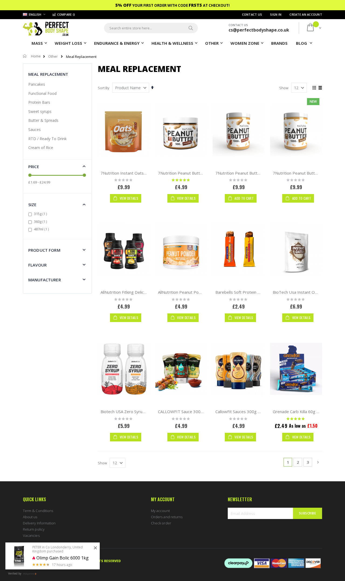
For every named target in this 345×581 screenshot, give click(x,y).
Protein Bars (39, 102)
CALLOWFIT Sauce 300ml (181, 411)
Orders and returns (166, 516)
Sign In (275, 14)
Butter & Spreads (43, 120)
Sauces (34, 129)
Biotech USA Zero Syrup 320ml (129, 411)
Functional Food (42, 93)
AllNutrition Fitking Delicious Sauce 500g (137, 292)
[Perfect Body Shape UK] (46, 28)
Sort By (103, 87)
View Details (128, 198)
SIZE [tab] (32, 204)
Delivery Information (39, 523)
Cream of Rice (40, 147)
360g (41, 221)
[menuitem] (279, 43)
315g (41, 213)
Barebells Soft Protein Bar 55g (243, 292)
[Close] (95, 548)
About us (30, 516)
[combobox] (151, 28)
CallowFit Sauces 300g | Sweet (244, 411)
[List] (320, 88)
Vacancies (31, 535)
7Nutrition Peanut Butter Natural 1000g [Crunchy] (261, 173)
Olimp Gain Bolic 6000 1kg (62, 558)
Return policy (33, 529)
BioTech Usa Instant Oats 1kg (301, 292)
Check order (161, 523)
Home (36, 56)
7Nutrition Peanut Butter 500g (186, 173)
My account (160, 510)
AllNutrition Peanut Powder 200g (188, 292)
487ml (42, 229)
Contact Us (252, 14)
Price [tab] (33, 166)
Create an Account (305, 14)
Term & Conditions (38, 510)
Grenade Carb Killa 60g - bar (299, 411)
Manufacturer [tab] (44, 279)
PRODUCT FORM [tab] (44, 250)
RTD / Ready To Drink (47, 138)
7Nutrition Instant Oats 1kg (126, 173)
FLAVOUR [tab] (37, 265)
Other (53, 56)
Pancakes (36, 84)
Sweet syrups (39, 111)
